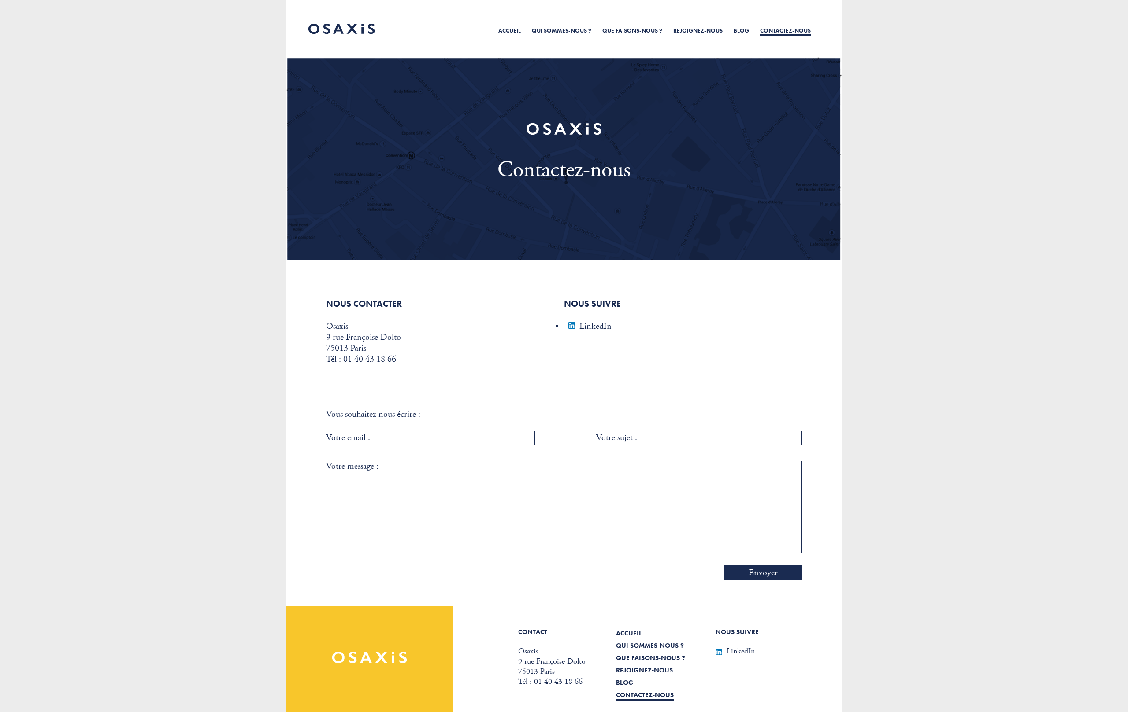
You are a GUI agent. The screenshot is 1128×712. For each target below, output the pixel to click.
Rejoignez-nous (698, 30)
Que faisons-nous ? (632, 30)
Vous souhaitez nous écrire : (373, 414)
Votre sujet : (616, 437)
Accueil (509, 30)
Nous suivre (737, 632)
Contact (532, 632)
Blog (741, 30)
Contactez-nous (785, 30)
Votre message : (352, 466)
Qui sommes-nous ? (561, 30)
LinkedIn (595, 326)
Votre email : (348, 437)
